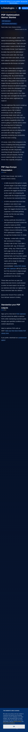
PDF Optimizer (21, 314)
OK (14, 726)
